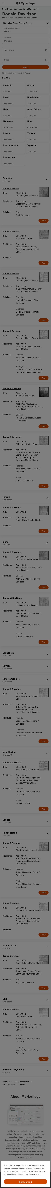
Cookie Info (34, 1174)
